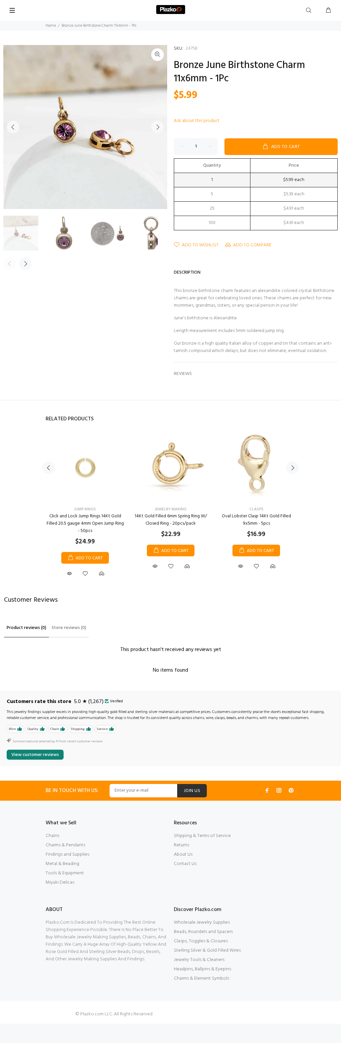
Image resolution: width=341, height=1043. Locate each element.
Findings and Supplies (67, 854)
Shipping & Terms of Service (202, 836)
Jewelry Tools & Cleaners (199, 960)
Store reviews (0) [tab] (69, 628)
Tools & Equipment (65, 873)
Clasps (256, 509)
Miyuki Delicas (60, 882)
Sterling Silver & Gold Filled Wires (207, 950)
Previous (13, 127)
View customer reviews (35, 755)
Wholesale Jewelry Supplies (202, 922)
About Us (183, 854)
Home (51, 25)
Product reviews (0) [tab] (26, 628)
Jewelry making (170, 509)
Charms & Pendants (65, 845)
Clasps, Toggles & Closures (201, 941)
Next (157, 127)
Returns (181, 845)
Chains (52, 836)
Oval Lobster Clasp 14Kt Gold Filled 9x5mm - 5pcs (256, 519)
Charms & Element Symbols (201, 978)
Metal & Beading (62, 864)
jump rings (85, 509)
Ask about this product (196, 121)
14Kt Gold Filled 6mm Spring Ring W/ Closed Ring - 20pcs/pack (171, 519)
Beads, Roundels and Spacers (203, 932)
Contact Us (185, 864)
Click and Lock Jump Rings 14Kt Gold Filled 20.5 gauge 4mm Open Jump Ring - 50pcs (85, 523)
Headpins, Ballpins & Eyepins (202, 969)
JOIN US (192, 791)
